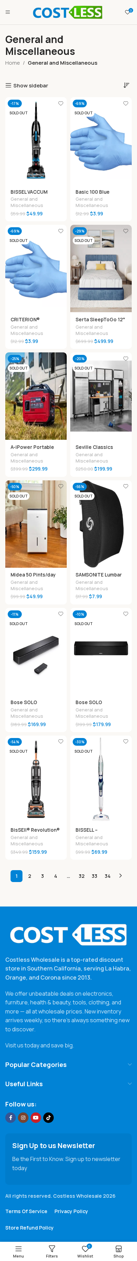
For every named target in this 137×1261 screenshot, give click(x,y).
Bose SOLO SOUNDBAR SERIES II (35, 705)
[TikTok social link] (48, 1117)
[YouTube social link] (36, 1117)
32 (82, 876)
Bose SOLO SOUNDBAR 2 (91, 705)
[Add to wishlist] (60, 103)
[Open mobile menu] (8, 12)
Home (12, 62)
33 (94, 876)
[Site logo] (68, 11)
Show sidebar (30, 85)
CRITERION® (25, 319)
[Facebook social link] (10, 1117)
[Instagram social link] (23, 1117)
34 (108, 876)
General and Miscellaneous (27, 202)
